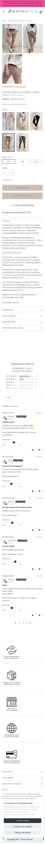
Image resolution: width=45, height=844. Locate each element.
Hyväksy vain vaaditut (22, 827)
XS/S (9, 161)
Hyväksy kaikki (22, 821)
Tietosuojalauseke (11, 839)
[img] (8, 413)
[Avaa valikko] (3, 11)
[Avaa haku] (36, 11)
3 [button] (23, 623)
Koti (4, 21)
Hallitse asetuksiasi (22, 832)
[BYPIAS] (19, 11)
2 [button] (19, 623)
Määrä (5, 168)
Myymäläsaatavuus (22, 196)
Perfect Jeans (17, 95)
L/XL (36, 161)
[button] (8, 87)
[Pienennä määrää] (12, 173)
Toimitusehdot (26, 839)
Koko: (7, 157)
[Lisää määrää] (4, 173)
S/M (22, 161)
